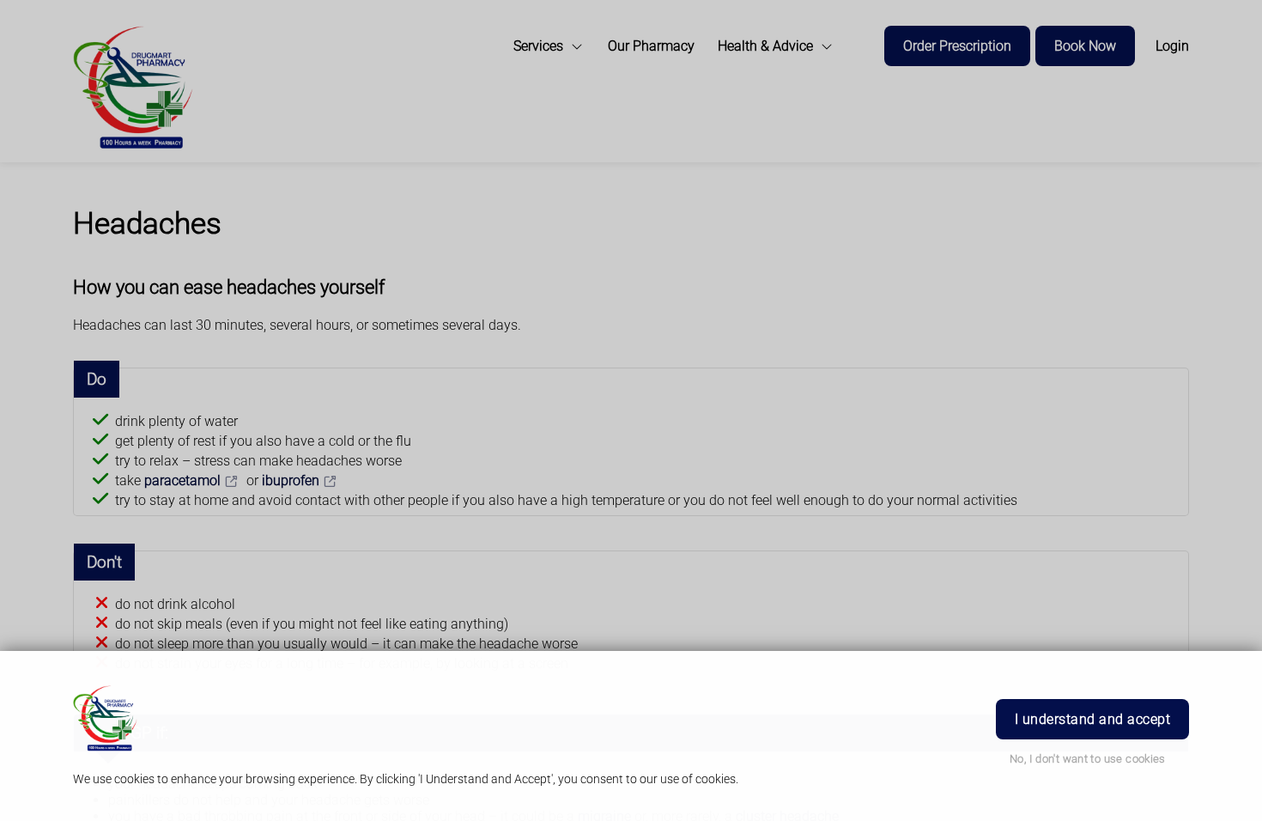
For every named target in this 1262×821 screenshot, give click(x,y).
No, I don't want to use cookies (1088, 758)
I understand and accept (1092, 719)
